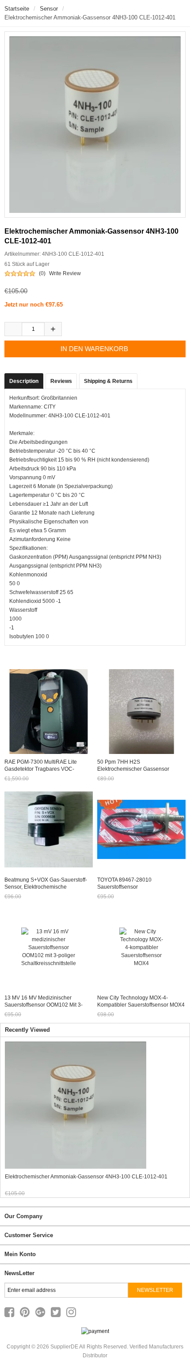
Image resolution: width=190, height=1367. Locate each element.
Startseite (16, 8)
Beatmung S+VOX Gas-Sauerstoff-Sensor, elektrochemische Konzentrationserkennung (45, 887)
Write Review (65, 273)
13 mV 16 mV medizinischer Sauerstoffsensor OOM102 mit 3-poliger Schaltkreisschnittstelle (43, 1005)
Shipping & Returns (108, 381)
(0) (42, 273)
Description (23, 381)
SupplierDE (64, 1347)
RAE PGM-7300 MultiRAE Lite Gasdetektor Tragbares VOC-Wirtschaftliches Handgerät (40, 769)
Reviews (61, 381)
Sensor (49, 8)
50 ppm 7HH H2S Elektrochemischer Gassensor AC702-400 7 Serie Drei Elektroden (139, 769)
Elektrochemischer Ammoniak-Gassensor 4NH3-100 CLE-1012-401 (86, 1177)
